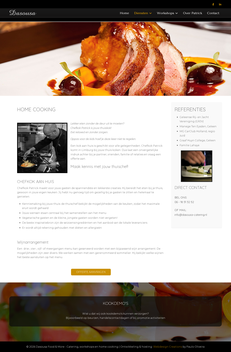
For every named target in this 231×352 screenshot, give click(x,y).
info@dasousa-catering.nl (191, 215)
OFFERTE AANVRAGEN (91, 271)
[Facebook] (213, 4)
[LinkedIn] (220, 4)
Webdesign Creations (167, 346)
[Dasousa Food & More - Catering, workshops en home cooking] (25, 13)
